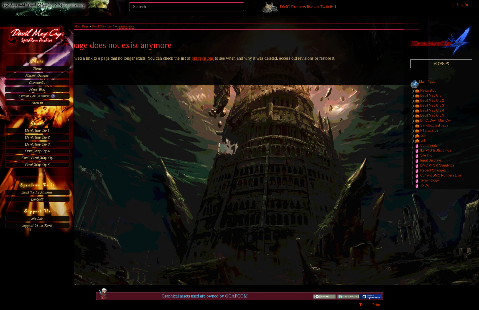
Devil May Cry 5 (37, 165)
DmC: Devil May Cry (37, 158)
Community (37, 82)
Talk (363, 304)
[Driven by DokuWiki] (348, 296)
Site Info (37, 218)
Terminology (429, 180)
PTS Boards (429, 130)
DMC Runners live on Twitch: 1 (308, 6)
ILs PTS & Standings (435, 150)
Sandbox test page (434, 125)
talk (423, 135)
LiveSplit (37, 199)
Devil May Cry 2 (37, 137)
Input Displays (431, 160)
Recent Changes (37, 75)
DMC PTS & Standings (437, 165)
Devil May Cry (430, 95)
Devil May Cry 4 (37, 151)
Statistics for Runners (37, 192)
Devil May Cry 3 (37, 144)
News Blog (37, 89)
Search (241, 7)
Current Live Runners (36, 96)
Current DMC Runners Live (440, 175)
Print (376, 304)
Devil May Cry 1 (37, 130)
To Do (424, 185)
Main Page (427, 82)
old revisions (203, 58)
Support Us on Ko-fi (37, 225)
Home (37, 68)
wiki (424, 140)
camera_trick (126, 26)
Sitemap (37, 103)
